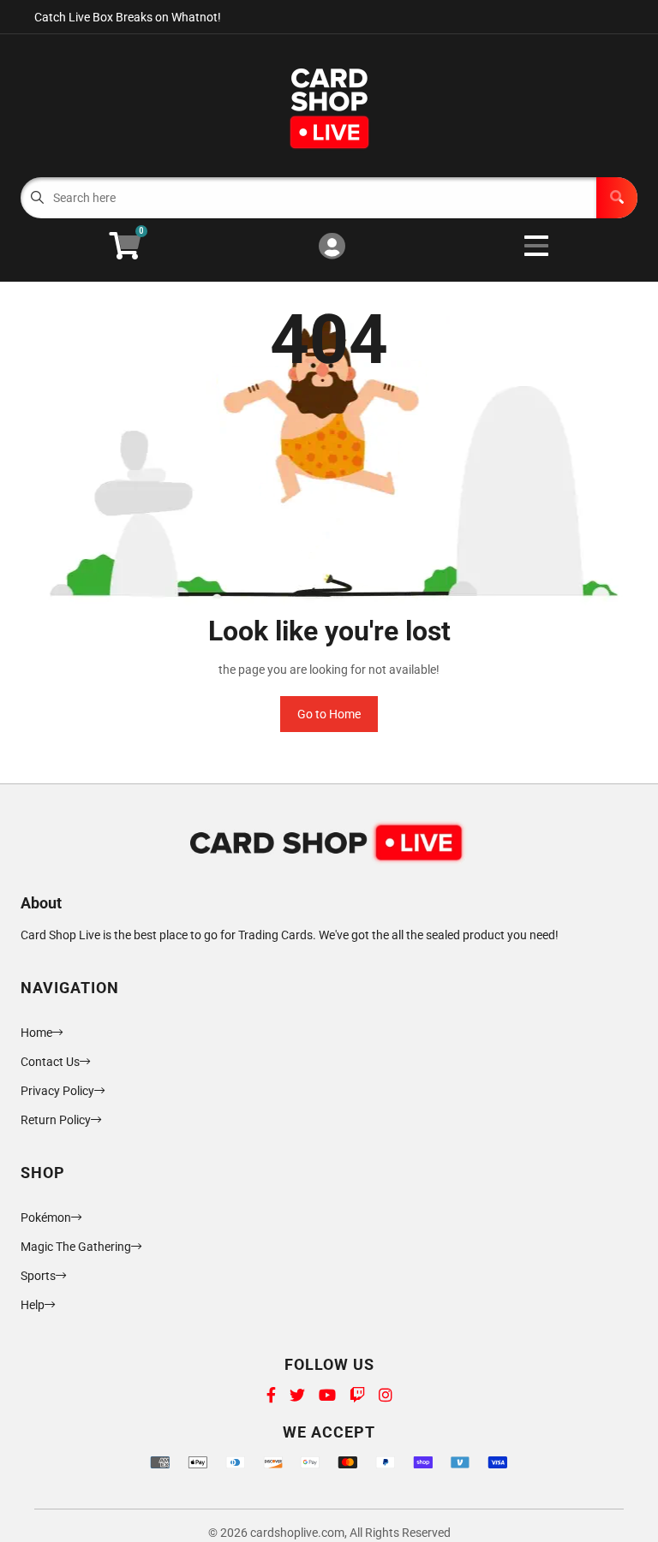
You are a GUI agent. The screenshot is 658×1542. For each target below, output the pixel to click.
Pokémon (46, 1217)
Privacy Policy (57, 1091)
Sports (38, 1276)
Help (33, 1305)
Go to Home (329, 714)
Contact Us (50, 1062)
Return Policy (56, 1120)
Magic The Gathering (76, 1246)
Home (36, 1032)
